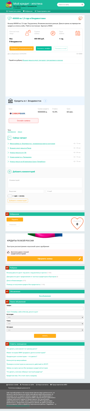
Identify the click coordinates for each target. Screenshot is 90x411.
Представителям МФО (59, 384)
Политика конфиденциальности (19, 388)
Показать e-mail (60, 48)
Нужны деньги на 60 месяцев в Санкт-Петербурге (27, 161)
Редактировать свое (43, 11)
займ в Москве (23, 312)
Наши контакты (43, 384)
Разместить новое (14, 11)
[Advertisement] (45, 79)
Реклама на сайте (28, 384)
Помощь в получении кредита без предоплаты (23, 284)
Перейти (15, 219)
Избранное (28, 11)
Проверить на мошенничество (21, 48)
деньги (20, 132)
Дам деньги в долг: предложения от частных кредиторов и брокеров (31, 276)
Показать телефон (43, 48)
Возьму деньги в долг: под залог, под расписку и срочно (43, 60)
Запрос (9, 305)
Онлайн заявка (23, 121)
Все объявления (45, 296)
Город (8, 321)
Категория (10, 314)
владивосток (12, 132)
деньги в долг (33, 312)
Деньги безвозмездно (14, 280)
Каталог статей (13, 384)
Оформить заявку (45, 259)
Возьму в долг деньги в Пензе (20, 148)
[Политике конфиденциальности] (18, 406)
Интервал (10, 327)
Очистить (12, 224)
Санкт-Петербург (12, 312)
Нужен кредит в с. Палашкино (21, 157)
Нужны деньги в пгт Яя (18, 152)
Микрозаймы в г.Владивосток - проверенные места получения (32, 143)
